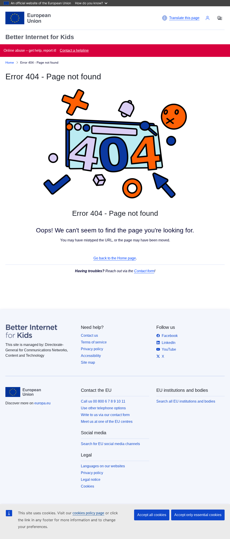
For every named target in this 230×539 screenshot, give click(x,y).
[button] (180, 18)
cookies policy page (88, 513)
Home (9, 62)
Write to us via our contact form (105, 415)
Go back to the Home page (114, 258)
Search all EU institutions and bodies (185, 401)
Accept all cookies (151, 515)
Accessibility (91, 356)
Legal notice (90, 479)
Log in (207, 18)
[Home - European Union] (28, 18)
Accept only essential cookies (197, 515)
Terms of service (94, 342)
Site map (88, 362)
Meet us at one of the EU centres (107, 421)
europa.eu (42, 403)
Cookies (87, 486)
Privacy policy (92, 349)
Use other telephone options (103, 408)
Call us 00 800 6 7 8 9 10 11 (103, 401)
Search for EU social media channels (110, 444)
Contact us (89, 335)
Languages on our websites (103, 466)
